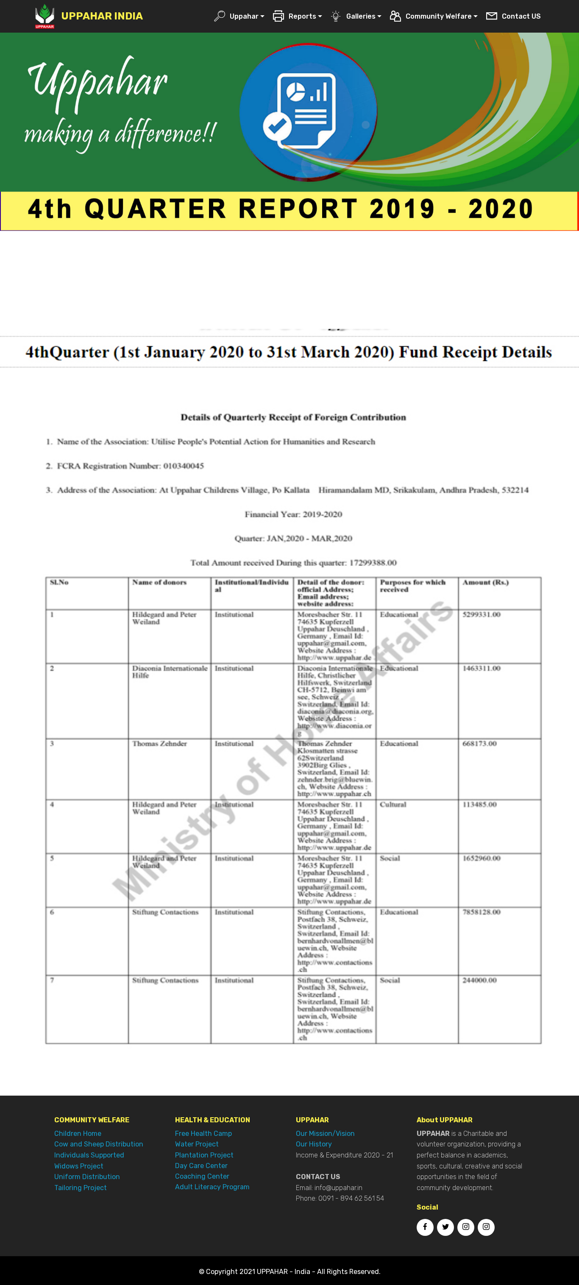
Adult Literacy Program (212, 1187)
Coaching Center (202, 1176)
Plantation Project (204, 1155)
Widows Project (78, 1166)
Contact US (521, 16)
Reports (302, 16)
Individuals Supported (89, 1155)
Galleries (361, 16)
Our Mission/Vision (325, 1134)
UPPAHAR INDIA (102, 16)
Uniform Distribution (87, 1177)
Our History (314, 1144)
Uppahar (244, 16)
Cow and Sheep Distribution (98, 1144)
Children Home (77, 1134)
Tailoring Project (80, 1188)
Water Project (197, 1144)
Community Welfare (439, 16)
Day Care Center (201, 1166)
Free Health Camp (203, 1134)
